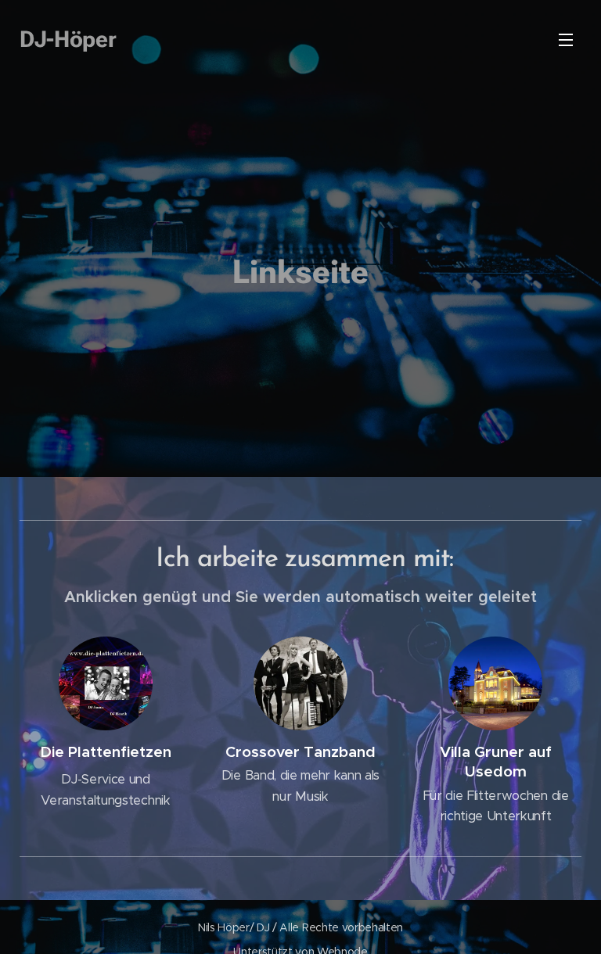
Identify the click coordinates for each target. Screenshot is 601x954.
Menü (565, 39)
